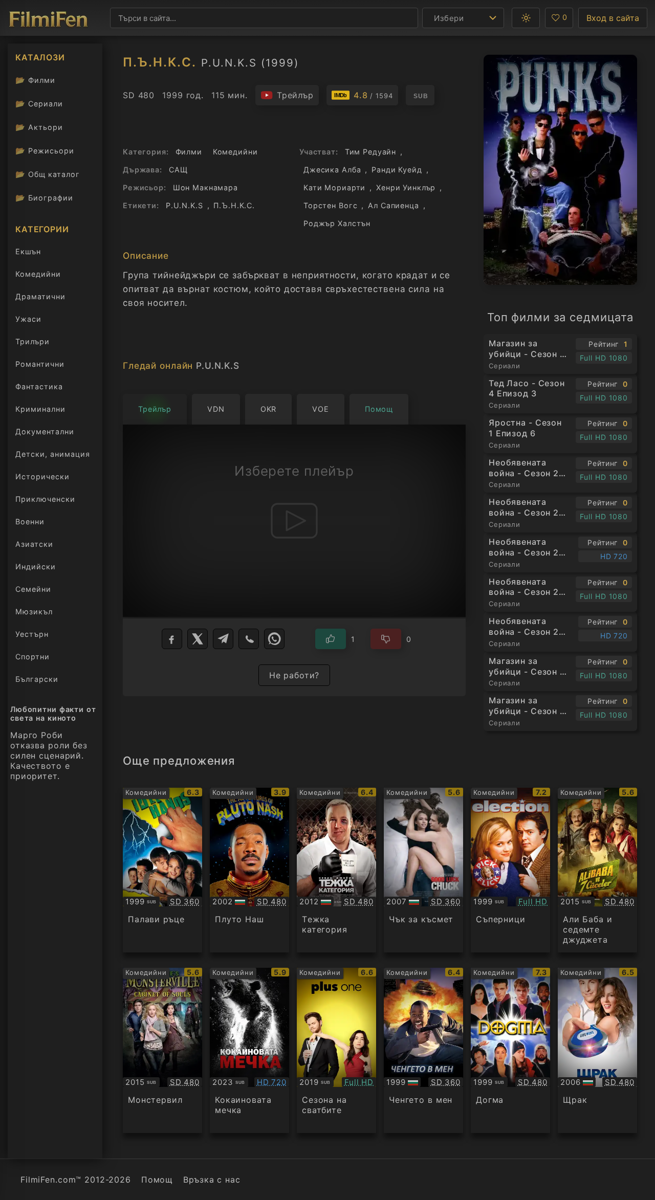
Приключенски (45, 499)
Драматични (40, 296)
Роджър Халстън (336, 223)
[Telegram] (223, 639)
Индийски (35, 566)
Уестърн (32, 634)
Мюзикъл (34, 611)
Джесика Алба (332, 169)
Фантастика (39, 386)
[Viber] (248, 639)
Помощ (157, 1179)
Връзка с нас (211, 1179)
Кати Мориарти (334, 187)
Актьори (39, 127)
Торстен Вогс (330, 205)
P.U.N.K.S (184, 205)
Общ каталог (47, 174)
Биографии (44, 198)
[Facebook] (172, 639)
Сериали (39, 103)
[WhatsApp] (274, 639)
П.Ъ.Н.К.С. (234, 205)
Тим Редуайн (371, 151)
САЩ (178, 169)
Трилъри (32, 343)
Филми (35, 80)
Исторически (42, 476)
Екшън (28, 251)
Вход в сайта (612, 18)
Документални (44, 431)
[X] (197, 639)
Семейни (33, 589)
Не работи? (294, 675)
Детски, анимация (52, 454)
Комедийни (38, 274)
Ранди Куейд (397, 169)
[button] (526, 18)
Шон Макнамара (205, 187)
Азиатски (34, 544)
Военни (30, 521)
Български (36, 679)
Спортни (32, 656)
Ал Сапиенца (393, 205)
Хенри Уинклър (405, 187)
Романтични (39, 364)
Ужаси (28, 319)
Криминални (40, 409)
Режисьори (44, 150)
